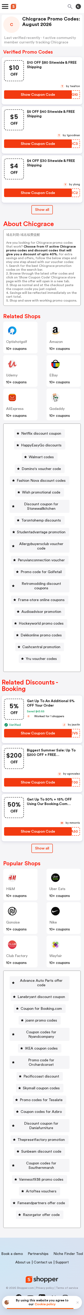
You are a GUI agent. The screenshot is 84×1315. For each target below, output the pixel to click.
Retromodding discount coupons (41, 586)
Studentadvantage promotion (41, 532)
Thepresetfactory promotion (41, 1139)
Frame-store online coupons (41, 600)
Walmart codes (41, 457)
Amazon (56, 342)
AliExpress (15, 409)
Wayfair (55, 956)
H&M (10, 889)
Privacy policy (45, 1288)
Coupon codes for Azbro (41, 1111)
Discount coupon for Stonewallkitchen (41, 506)
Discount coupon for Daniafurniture (41, 1126)
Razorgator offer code (41, 1215)
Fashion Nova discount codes (41, 480)
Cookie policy (45, 1304)
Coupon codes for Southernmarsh (41, 1165)
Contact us (43, 1262)
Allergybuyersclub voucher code (41, 546)
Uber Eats (57, 889)
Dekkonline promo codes (41, 635)
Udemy (12, 375)
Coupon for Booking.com (41, 1008)
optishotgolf (16, 342)
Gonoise (13, 922)
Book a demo (12, 1254)
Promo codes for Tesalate (41, 1100)
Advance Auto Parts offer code (41, 983)
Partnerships (38, 1254)
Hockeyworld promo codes (41, 623)
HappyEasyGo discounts (41, 445)
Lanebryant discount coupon (41, 997)
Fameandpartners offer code (41, 1203)
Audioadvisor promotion (41, 611)
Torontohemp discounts (41, 520)
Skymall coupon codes (41, 1088)
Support (62, 1262)
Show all (42, 209)
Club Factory (17, 956)
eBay (53, 375)
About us (22, 1262)
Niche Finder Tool (68, 1254)
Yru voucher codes (41, 659)
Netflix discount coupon (41, 433)
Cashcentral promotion (41, 647)
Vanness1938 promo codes (41, 1179)
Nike (53, 922)
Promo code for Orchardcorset (41, 1062)
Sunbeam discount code (41, 1151)
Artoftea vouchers (41, 1191)
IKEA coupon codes (41, 1048)
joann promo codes (41, 1020)
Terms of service (67, 1288)
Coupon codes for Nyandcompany (41, 1034)
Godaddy (57, 409)
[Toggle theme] (78, 6)
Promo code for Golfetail (41, 572)
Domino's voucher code (41, 469)
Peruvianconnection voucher (41, 560)
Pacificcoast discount (41, 1076)
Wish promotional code (41, 492)
